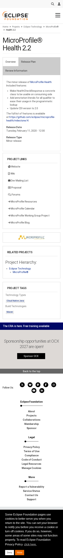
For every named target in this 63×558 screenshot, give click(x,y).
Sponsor (32, 428)
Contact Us (31, 495)
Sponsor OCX (31, 356)
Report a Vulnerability (31, 486)
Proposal (16, 187)
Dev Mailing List (19, 180)
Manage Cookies (31, 468)
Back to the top (31, 371)
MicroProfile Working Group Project (30, 215)
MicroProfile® (52, 27)
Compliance (31, 455)
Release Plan (28, 61)
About (31, 411)
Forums (15, 194)
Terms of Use (31, 451)
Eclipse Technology (33, 27)
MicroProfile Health (41, 82)
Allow (19, 552)
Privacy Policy (31, 447)
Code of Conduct (32, 459)
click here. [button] (30, 544)
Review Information (16, 70)
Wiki (12, 173)
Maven (10, 312)
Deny (9, 552)
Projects (16, 27)
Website (15, 166)
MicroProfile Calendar (22, 208)
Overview (10, 61)
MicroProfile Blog (20, 222)
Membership (31, 424)
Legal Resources (31, 463)
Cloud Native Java (15, 301)
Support (31, 499)
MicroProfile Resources (23, 201)
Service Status (31, 491)
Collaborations (31, 419)
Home (5, 27)
